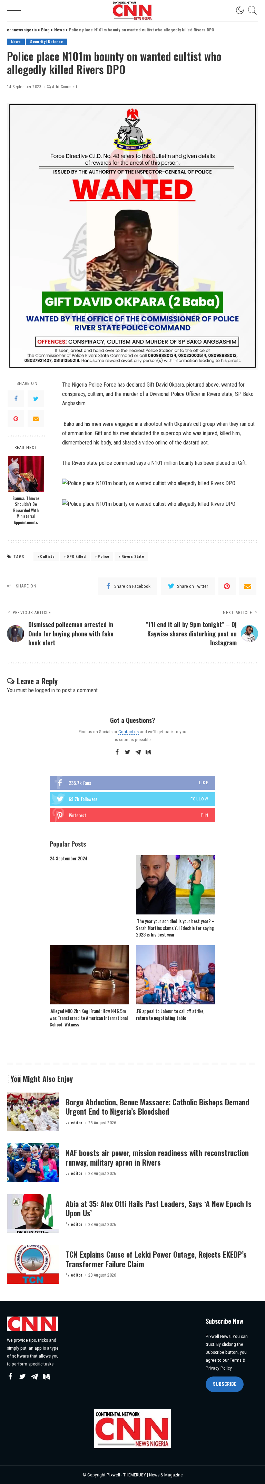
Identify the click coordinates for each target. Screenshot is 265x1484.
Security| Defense (46, 42)
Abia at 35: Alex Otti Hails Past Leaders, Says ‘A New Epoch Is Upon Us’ (159, 1208)
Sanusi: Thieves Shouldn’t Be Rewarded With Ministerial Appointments (26, 510)
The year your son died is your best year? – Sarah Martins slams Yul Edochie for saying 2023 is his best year (175, 928)
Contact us (128, 731)
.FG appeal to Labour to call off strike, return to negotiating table (170, 1014)
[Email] (36, 418)
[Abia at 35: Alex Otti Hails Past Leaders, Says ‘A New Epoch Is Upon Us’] (33, 1213)
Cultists (47, 556)
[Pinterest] (16, 418)
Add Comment (64, 87)
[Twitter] (36, 398)
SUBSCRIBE (224, 1384)
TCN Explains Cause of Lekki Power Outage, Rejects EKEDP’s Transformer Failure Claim (156, 1259)
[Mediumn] (148, 752)
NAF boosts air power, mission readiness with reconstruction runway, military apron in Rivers (157, 1157)
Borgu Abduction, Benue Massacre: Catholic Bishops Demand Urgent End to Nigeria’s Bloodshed (157, 1106)
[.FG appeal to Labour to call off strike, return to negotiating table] (175, 975)
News (16, 42)
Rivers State (132, 556)
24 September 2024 (69, 858)
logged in (45, 690)
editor (77, 1123)
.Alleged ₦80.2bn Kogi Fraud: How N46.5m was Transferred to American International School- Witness (89, 1017)
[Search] (251, 10)
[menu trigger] (15, 10)
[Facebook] (16, 398)
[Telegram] (138, 752)
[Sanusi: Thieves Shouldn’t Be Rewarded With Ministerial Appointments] (26, 474)
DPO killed (76, 556)
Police (103, 556)
